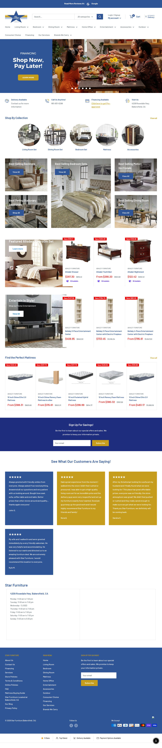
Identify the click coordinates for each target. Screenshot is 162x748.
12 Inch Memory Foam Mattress (111, 397)
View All (16, 314)
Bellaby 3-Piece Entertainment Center (78, 332)
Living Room (20, 27)
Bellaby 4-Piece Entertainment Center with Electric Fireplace (140, 332)
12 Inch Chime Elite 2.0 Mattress (138, 398)
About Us (9, 660)
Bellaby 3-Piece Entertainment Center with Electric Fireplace (109, 332)
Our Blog (9, 704)
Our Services (44, 35)
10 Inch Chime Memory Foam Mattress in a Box (49, 398)
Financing (29, 35)
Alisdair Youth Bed (104, 272)
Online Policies (11, 685)
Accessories (125, 27)
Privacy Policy (11, 708)
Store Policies (11, 676)
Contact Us (10, 664)
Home (7, 27)
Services (9, 672)
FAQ (6, 689)
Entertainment (106, 27)
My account (113, 18)
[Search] (100, 16)
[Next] (156, 261)
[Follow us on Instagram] (76, 725)
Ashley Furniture (72, 269)
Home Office (87, 27)
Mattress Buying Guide (15, 693)
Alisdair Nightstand (136, 272)
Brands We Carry (61, 35)
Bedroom (37, 27)
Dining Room (54, 27)
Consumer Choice (13, 35)
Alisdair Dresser (71, 272)
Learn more (18, 248)
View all (153, 118)
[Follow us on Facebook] (71, 725)
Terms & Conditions (14, 680)
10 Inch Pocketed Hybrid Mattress (78, 398)
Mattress (71, 27)
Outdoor (142, 27)
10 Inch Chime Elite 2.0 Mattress (17, 398)
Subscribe (100, 443)
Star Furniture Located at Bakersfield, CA (16, 698)
